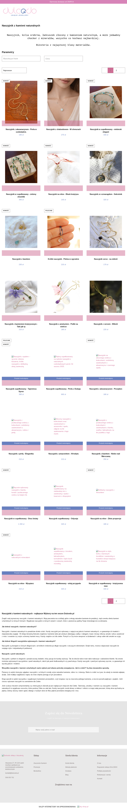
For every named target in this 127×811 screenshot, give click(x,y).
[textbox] (61, 58)
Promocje (37, 767)
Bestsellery (37, 771)
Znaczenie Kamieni (40, 763)
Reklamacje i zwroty (104, 775)
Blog (66, 775)
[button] (48, 755)
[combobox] (63, 58)
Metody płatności (71, 767)
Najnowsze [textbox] (7, 70)
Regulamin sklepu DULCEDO (107, 767)
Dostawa (68, 771)
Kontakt (99, 778)
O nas (99, 763)
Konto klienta (69, 763)
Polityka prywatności (104, 771)
